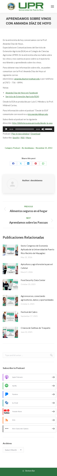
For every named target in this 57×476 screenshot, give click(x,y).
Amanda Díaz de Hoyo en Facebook (22, 92)
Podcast (16, 148)
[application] (28, 129)
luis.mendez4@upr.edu (38, 114)
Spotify (16, 137)
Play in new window (20, 133)
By (28, 148)
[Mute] (43, 129)
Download (35, 133)
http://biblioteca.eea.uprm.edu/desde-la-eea (32, 123)
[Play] (6, 129)
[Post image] (10, 250)
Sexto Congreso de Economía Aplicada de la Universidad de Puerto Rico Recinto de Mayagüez (37, 249)
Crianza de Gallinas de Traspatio (35, 328)
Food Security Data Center (33, 280)
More (28, 137)
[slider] (49, 128)
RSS (22, 137)
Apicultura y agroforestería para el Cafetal (37, 266)
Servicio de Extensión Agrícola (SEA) (22, 96)
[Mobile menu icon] (52, 6)
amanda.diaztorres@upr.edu (27, 79)
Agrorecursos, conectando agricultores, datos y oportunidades (37, 298)
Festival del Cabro (29, 312)
